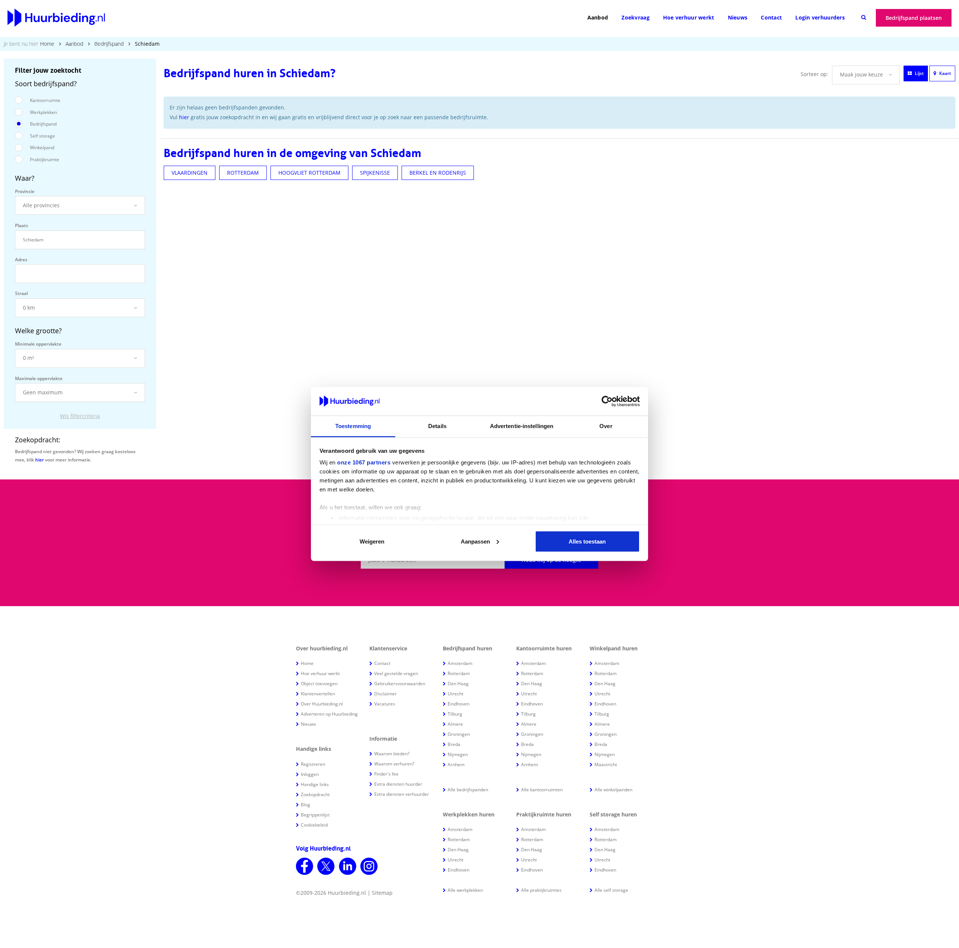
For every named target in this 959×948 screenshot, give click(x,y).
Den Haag (458, 683)
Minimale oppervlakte (38, 344)
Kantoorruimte (45, 100)
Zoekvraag (635, 17)
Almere (455, 724)
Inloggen (310, 774)
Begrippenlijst (315, 815)
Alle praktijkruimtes (541, 890)
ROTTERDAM (243, 172)
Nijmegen (458, 754)
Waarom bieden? (391, 753)
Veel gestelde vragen (396, 673)
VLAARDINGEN (190, 172)
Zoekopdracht (315, 794)
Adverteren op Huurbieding (329, 714)
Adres (21, 259)
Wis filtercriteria (80, 415)
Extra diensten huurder (398, 784)
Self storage (42, 136)
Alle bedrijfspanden (468, 789)
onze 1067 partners (363, 462)
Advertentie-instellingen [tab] (521, 426)
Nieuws (738, 17)
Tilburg (455, 714)
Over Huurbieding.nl (322, 704)
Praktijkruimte (44, 159)
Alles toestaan (587, 541)
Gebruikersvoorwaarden (399, 683)
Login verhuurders (820, 17)
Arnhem (456, 764)
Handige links (315, 784)
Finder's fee (386, 774)
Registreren (313, 764)
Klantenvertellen (318, 693)
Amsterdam (460, 663)
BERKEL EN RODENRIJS (437, 172)
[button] (80, 205)
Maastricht (606, 764)
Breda (454, 744)
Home (47, 43)
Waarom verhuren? (394, 764)
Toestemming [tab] (353, 426)
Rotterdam (459, 673)
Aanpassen (475, 541)
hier (39, 460)
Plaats (21, 225)
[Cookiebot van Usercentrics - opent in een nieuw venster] (607, 401)
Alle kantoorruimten (542, 789)
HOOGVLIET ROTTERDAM (309, 172)
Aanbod (597, 17)
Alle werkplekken (465, 890)
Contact (771, 17)
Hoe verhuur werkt (688, 17)
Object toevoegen (319, 683)
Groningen (459, 734)
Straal (21, 293)
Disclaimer (385, 693)
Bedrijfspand (109, 43)
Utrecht (455, 693)
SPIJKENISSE (375, 172)
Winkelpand (42, 147)
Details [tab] (437, 426)
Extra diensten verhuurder (401, 794)
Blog (305, 804)
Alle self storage (611, 890)
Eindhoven (458, 704)
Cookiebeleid (314, 825)
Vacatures (384, 704)
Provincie (24, 191)
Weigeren (372, 541)
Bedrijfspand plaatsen (914, 17)
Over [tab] (605, 426)
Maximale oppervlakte (39, 378)
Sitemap (382, 892)
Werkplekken (43, 112)
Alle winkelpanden (613, 789)
